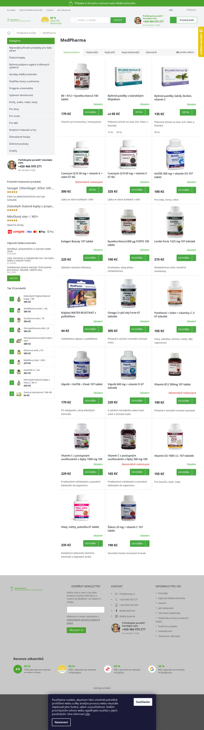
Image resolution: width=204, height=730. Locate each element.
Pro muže (14, 116)
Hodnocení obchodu (169, 636)
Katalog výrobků (102, 687)
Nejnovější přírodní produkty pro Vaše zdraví (30, 49)
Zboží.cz (120, 672)
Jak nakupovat (63, 10)
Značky (13, 150)
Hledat (118, 20)
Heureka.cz (76, 672)
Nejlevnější (92, 52)
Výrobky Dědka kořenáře (23, 74)
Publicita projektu (167, 626)
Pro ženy (14, 109)
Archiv (14, 278)
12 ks (110, 132)
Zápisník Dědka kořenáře (31, 10)
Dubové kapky (17, 57)
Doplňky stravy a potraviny (24, 81)
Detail (139, 112)
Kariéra (50, 10)
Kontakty (11, 10)
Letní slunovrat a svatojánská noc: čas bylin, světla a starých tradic (30, 259)
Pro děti (13, 122)
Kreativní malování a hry (22, 129)
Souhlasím (143, 702)
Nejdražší (110, 52)
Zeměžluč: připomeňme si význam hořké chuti (29, 250)
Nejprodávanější (130, 52)
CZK (171, 10)
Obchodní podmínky (169, 613)
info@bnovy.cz (127, 593)
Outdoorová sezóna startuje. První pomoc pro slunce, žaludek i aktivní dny (29, 268)
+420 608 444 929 (128, 605)
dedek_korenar (127, 610)
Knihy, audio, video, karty (23, 102)
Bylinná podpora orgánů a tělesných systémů (29, 66)
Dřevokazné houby (19, 136)
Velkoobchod (165, 631)
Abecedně (151, 52)
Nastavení (61, 722)
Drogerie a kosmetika (21, 88)
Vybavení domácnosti (21, 95)
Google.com (166, 672)
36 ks (119, 132)
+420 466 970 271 (153, 21)
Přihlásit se (76, 630)
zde (87, 714)
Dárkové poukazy (19, 143)
